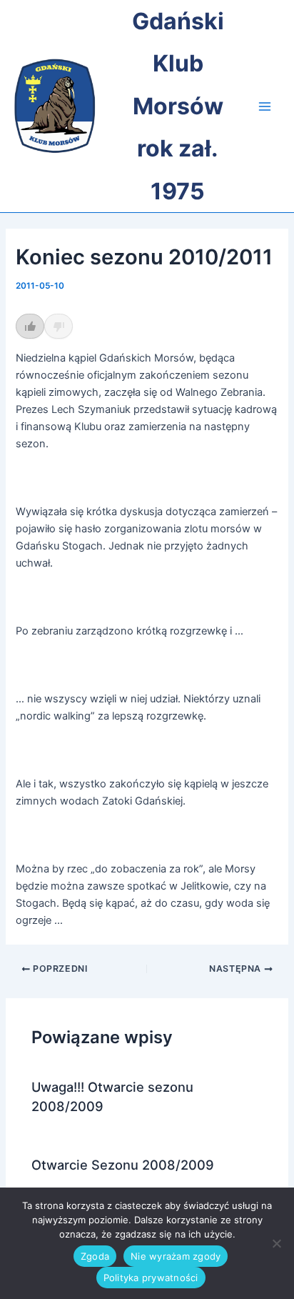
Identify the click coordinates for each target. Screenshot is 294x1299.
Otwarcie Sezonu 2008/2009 (122, 1165)
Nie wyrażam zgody (175, 1256)
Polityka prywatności (150, 1277)
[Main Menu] (265, 106)
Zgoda (95, 1256)
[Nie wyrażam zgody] (276, 1243)
